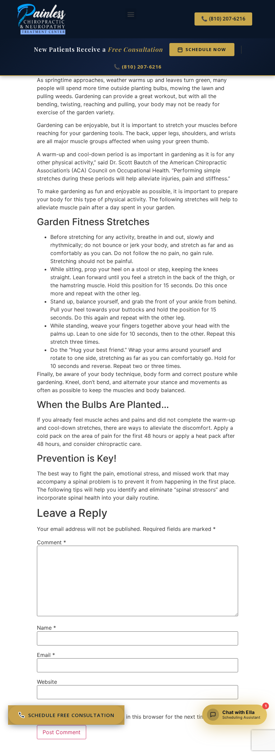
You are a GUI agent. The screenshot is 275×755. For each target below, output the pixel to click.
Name (46, 627)
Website (47, 681)
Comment (51, 542)
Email (46, 655)
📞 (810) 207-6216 (138, 66)
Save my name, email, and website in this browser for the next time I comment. (137, 716)
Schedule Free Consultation (71, 715)
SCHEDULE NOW (205, 49)
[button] (130, 13)
